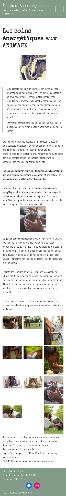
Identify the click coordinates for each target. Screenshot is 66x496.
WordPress (26, 492)
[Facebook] (29, 486)
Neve (5, 492)
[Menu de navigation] (59, 9)
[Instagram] (37, 486)
